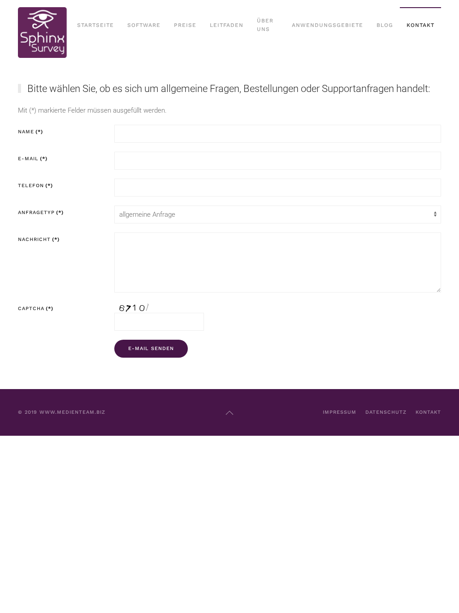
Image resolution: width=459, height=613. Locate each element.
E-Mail (33, 159)
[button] (229, 412)
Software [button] (143, 25)
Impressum (339, 412)
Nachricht (39, 239)
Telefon (35, 185)
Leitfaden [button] (226, 25)
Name (30, 132)
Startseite (95, 25)
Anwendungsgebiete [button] (327, 25)
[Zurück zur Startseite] (44, 25)
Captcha (35, 308)
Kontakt (420, 25)
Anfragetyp (41, 212)
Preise (185, 25)
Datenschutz (386, 412)
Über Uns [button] (265, 25)
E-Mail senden (151, 348)
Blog (385, 25)
